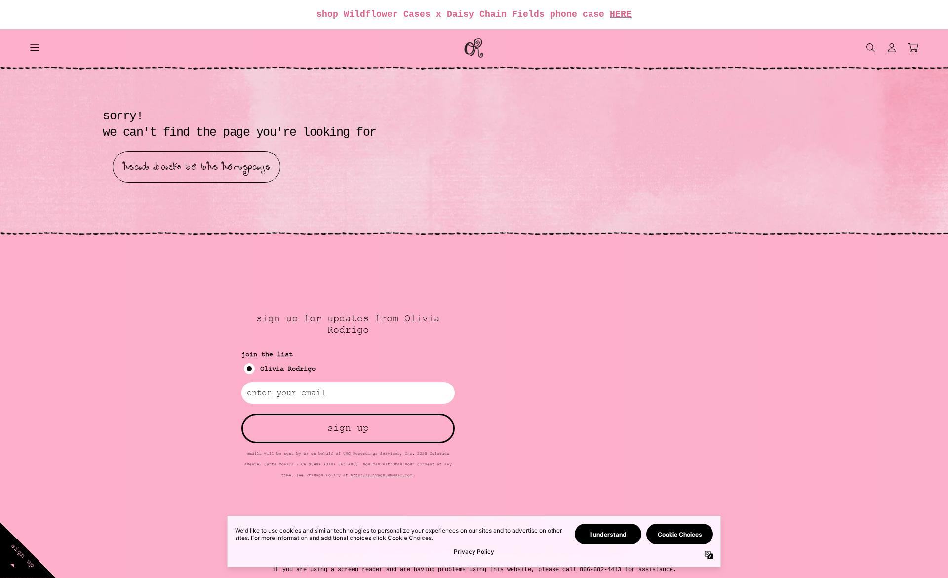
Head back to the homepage (196, 166)
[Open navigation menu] (34, 48)
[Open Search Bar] (870, 48)
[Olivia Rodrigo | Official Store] (474, 48)
